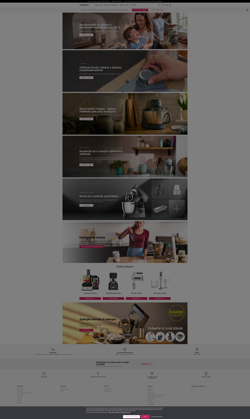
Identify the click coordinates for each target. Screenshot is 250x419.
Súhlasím (145, 416)
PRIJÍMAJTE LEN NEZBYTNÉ (131, 416)
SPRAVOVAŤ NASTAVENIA (156, 416)
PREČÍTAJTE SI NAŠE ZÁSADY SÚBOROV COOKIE (119, 412)
